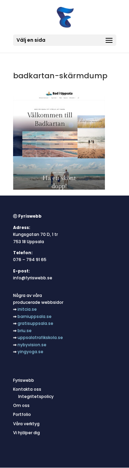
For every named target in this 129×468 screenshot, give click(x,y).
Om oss (21, 405)
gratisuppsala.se (35, 323)
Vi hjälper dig (26, 433)
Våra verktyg (26, 424)
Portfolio (22, 414)
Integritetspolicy (36, 396)
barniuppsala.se (35, 316)
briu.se (25, 330)
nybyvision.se (32, 345)
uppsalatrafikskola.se (40, 337)
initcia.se (27, 309)
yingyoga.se (30, 352)
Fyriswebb (23, 380)
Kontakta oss (27, 389)
